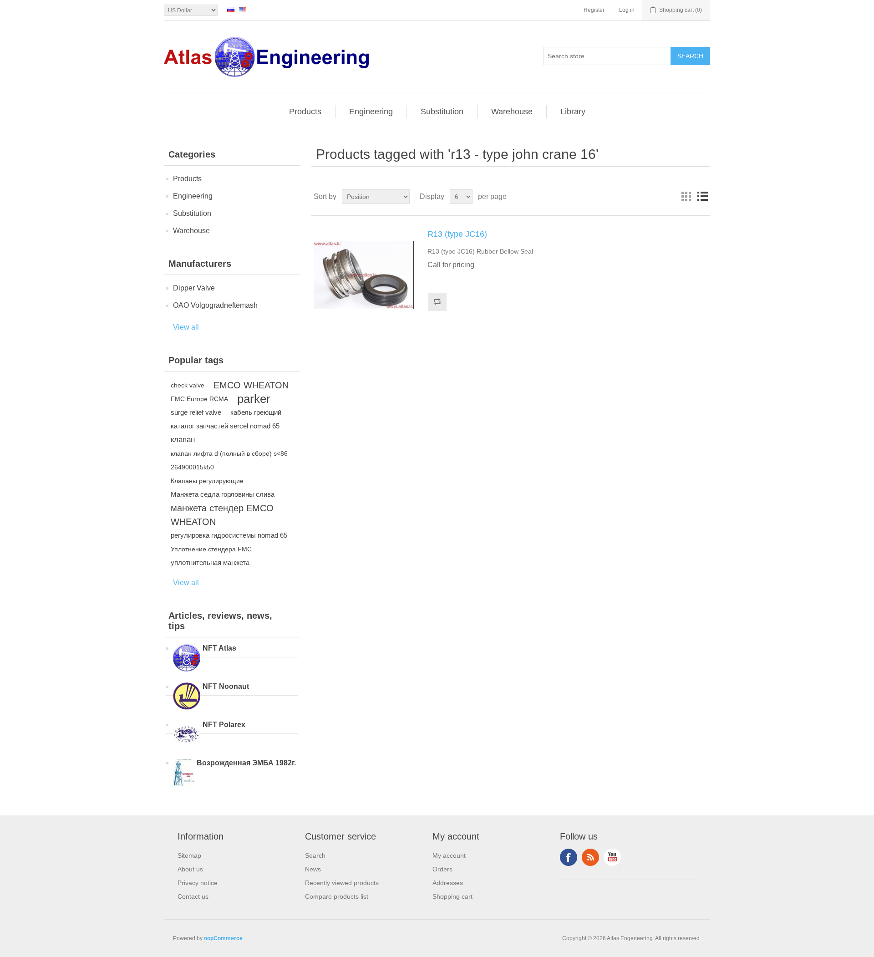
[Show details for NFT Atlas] (186, 659)
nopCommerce (223, 938)
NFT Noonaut (226, 686)
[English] (242, 9)
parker (253, 398)
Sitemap (189, 855)
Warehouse (512, 111)
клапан (183, 439)
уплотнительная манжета (210, 562)
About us (190, 869)
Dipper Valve (194, 288)
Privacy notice (198, 882)
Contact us (193, 896)
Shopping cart (452, 896)
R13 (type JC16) (457, 234)
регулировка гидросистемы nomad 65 (229, 535)
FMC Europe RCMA (199, 398)
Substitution (442, 111)
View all (186, 327)
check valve (187, 385)
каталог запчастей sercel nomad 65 (225, 426)
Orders (442, 869)
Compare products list (336, 896)
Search (315, 855)
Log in (627, 10)
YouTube (612, 857)
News (313, 869)
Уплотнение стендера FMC (211, 549)
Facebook (568, 857)
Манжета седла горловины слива (222, 494)
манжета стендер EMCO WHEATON (222, 515)
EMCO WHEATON (251, 385)
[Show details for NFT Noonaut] (186, 697)
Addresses (447, 882)
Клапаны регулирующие (207, 480)
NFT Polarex (224, 724)
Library (572, 111)
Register (594, 10)
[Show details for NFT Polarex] (186, 735)
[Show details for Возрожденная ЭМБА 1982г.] (183, 773)
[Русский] (230, 9)
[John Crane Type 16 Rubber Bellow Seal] (364, 275)
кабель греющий (255, 412)
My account (449, 855)
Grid (686, 196)
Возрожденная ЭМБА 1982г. (246, 763)
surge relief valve (196, 412)
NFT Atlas (219, 648)
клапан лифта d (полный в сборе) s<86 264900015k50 (229, 460)
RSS (590, 857)
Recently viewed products (342, 882)
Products (305, 111)
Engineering (371, 111)
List (702, 196)
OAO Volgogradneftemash (215, 305)
